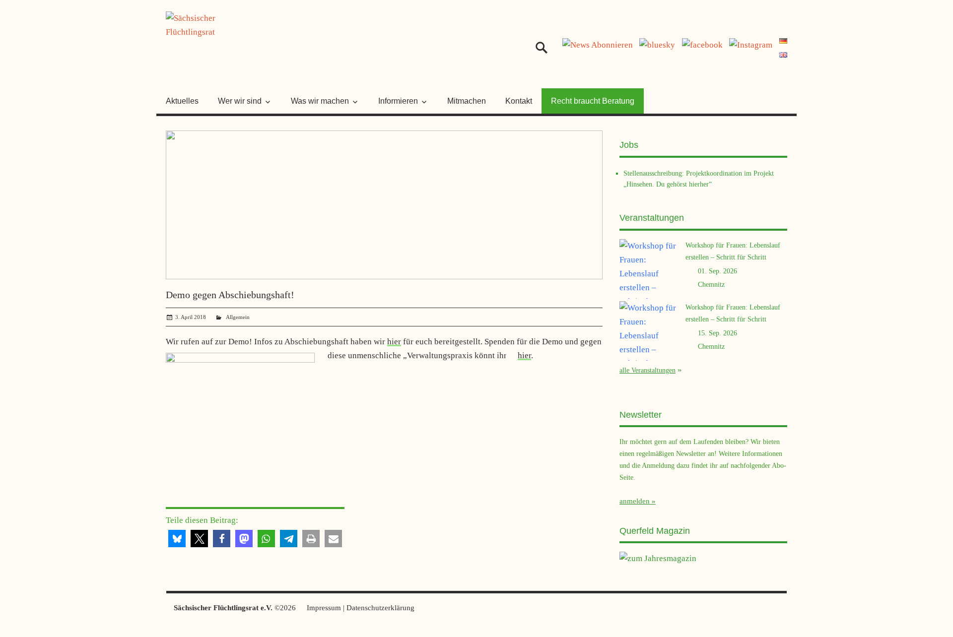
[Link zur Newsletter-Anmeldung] (597, 45)
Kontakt (518, 101)
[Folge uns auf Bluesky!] (657, 45)
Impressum (324, 608)
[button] (177, 538)
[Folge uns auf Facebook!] (702, 45)
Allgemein (238, 317)
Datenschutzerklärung (380, 608)
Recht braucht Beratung (592, 101)
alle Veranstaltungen (647, 370)
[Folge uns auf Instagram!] (750, 45)
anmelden (634, 501)
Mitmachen (466, 101)
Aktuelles (182, 101)
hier (394, 341)
